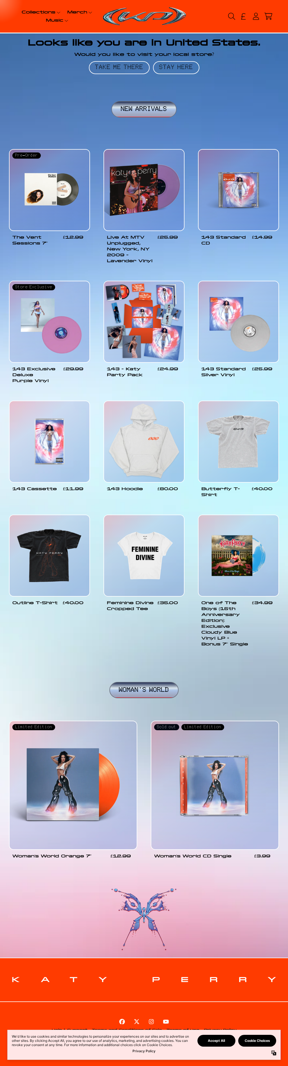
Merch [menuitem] (77, 12)
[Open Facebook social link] (122, 1021)
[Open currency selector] (243, 16)
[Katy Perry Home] (143, 16)
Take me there (119, 67)
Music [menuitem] (54, 20)
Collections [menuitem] (38, 12)
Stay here (176, 67)
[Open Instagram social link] (151, 1021)
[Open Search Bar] (231, 16)
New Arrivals (144, 109)
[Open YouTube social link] (166, 1021)
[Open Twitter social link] (136, 1021)
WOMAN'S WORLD (144, 690)
